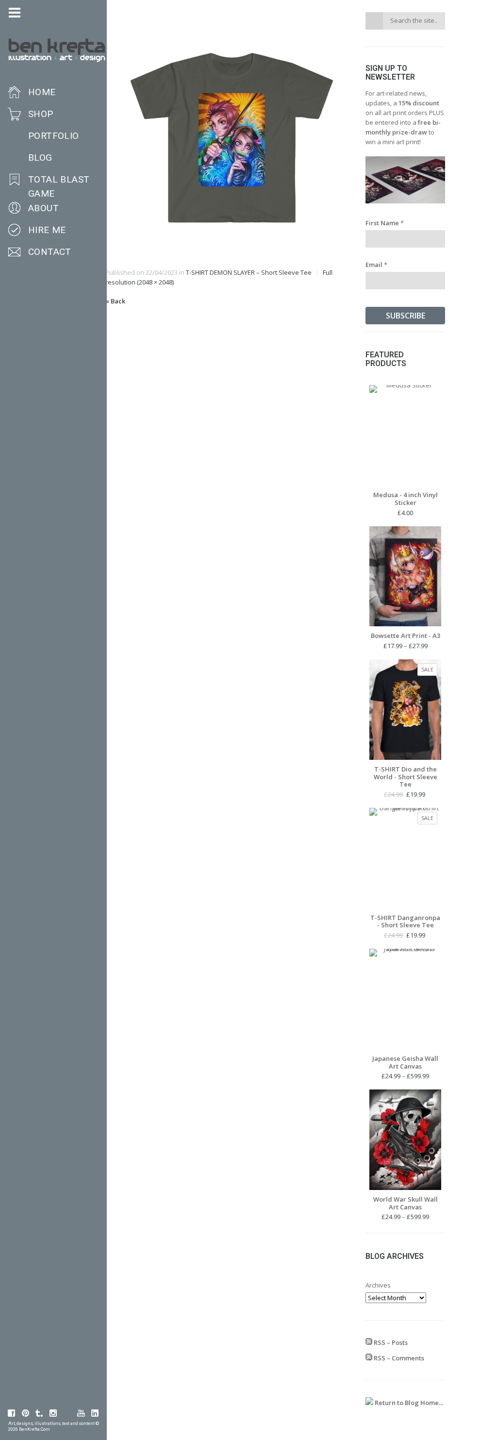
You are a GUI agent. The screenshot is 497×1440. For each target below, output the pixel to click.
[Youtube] (81, 1413)
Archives (378, 1285)
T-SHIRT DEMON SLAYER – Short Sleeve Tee (249, 272)
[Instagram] (53, 1413)
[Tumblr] (39, 1413)
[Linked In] (95, 1413)
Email (376, 264)
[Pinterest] (26, 1413)
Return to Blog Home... (408, 1402)
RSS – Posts (390, 1342)
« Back (115, 301)
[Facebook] (12, 1413)
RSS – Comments (398, 1358)
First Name (384, 222)
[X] (67, 1413)
